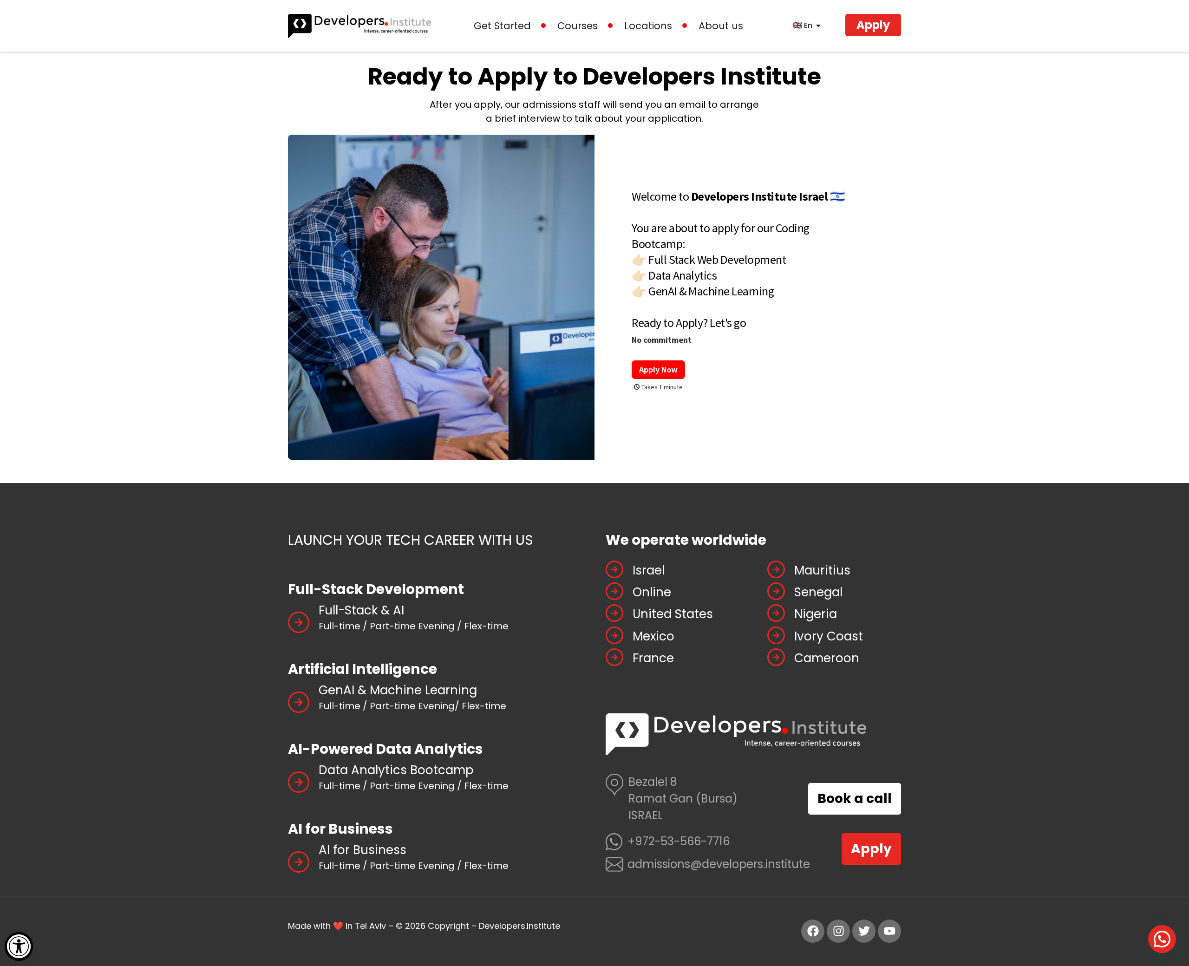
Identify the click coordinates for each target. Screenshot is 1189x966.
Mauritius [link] (822, 570)
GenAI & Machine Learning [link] (398, 690)
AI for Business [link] (362, 850)
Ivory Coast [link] (828, 636)
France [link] (653, 658)
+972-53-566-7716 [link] (678, 841)
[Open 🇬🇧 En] (818, 25)
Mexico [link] (653, 636)
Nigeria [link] (815, 614)
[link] (19, 946)
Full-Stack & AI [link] (361, 610)
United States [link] (673, 614)
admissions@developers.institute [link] (718, 864)
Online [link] (652, 592)
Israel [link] (649, 570)
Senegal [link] (818, 592)
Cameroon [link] (826, 658)
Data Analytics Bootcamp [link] (396, 770)
